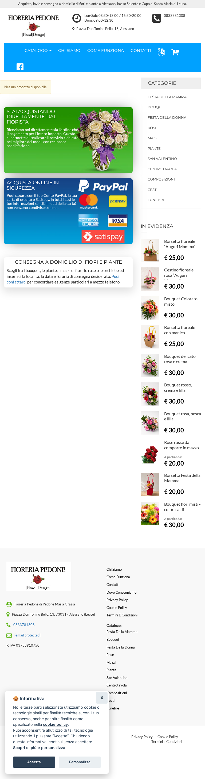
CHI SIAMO (69, 50)
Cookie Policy (167, 737)
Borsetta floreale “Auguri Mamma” (179, 244)
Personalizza (79, 762)
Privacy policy (117, 600)
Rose (152, 128)
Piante (154, 148)
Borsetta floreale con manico (179, 330)
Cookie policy (117, 607)
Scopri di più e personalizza (39, 747)
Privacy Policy (142, 737)
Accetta (34, 762)
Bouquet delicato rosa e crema (180, 359)
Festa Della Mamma (167, 97)
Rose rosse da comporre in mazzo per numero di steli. (181, 447)
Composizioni (161, 179)
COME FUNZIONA (105, 50)
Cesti (152, 189)
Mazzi (153, 138)
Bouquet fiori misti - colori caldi (182, 506)
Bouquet (157, 107)
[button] (160, 51)
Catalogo (37, 50)
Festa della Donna (167, 117)
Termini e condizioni (122, 615)
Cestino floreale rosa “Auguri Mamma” (179, 275)
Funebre (156, 200)
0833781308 (174, 15)
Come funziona (118, 577)
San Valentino (162, 158)
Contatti (113, 584)
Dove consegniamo (121, 592)
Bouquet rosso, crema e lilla (178, 387)
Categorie (162, 83)
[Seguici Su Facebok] (17, 66)
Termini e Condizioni (166, 741)
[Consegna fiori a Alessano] (34, 24)
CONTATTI (141, 50)
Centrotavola (162, 169)
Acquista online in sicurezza (33, 185)
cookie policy (55, 724)
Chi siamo (114, 569)
